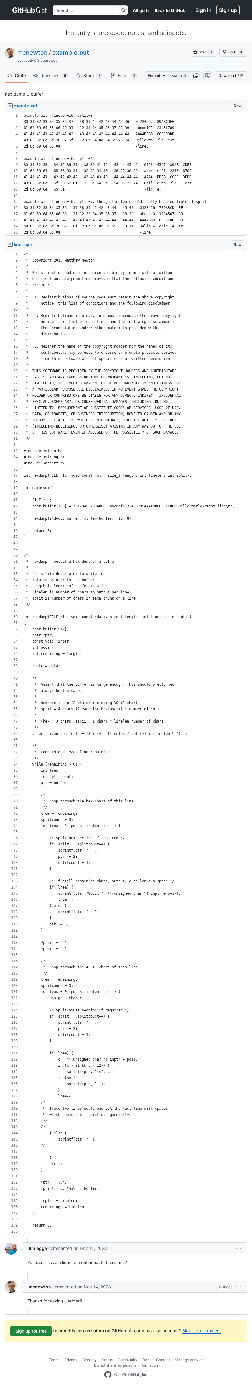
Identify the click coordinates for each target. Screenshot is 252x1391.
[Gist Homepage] (30, 10)
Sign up (228, 10)
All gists (141, 10)
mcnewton (32, 52)
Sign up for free (31, 1331)
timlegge (38, 1248)
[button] (196, 75)
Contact (163, 1360)
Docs (146, 1360)
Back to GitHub (170, 10)
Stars (92, 75)
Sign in (203, 10)
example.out (70, 52)
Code (20, 75)
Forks (127, 75)
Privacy (70, 1360)
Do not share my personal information (126, 1365)
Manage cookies (189, 1360)
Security (89, 1360)
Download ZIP (231, 75)
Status (107, 1360)
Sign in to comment (201, 1330)
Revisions (53, 75)
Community (127, 1360)
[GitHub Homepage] (108, 1375)
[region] (126, 174)
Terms (54, 1360)
